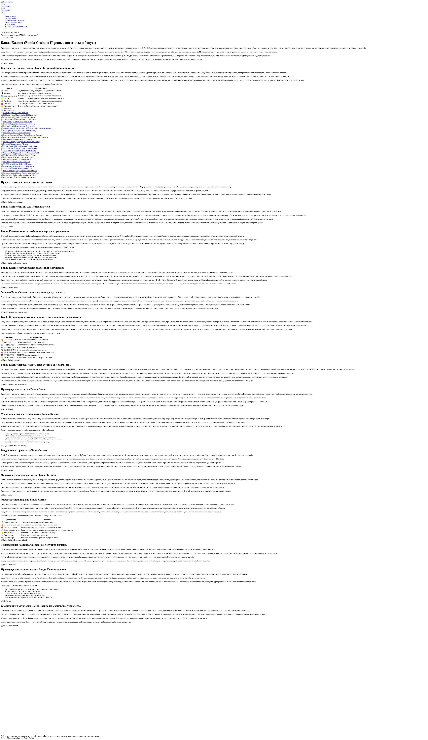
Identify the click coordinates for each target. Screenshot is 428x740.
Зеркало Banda (10, 18)
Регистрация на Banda (13, 22)
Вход (3, 4)
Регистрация (5, 6)
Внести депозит (7, 37)
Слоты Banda (10, 24)
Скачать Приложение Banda (16, 26)
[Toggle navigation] (2, 12)
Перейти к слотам (7, 110)
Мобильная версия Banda (15, 20)
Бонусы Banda (10, 16)
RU (6, 28)
